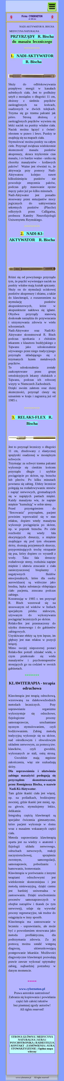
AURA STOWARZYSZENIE (32, 1047)
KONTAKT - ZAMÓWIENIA (28, 1045)
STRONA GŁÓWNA (23, 1036)
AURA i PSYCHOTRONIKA (28, 1041)
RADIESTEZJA (44, 1042)
